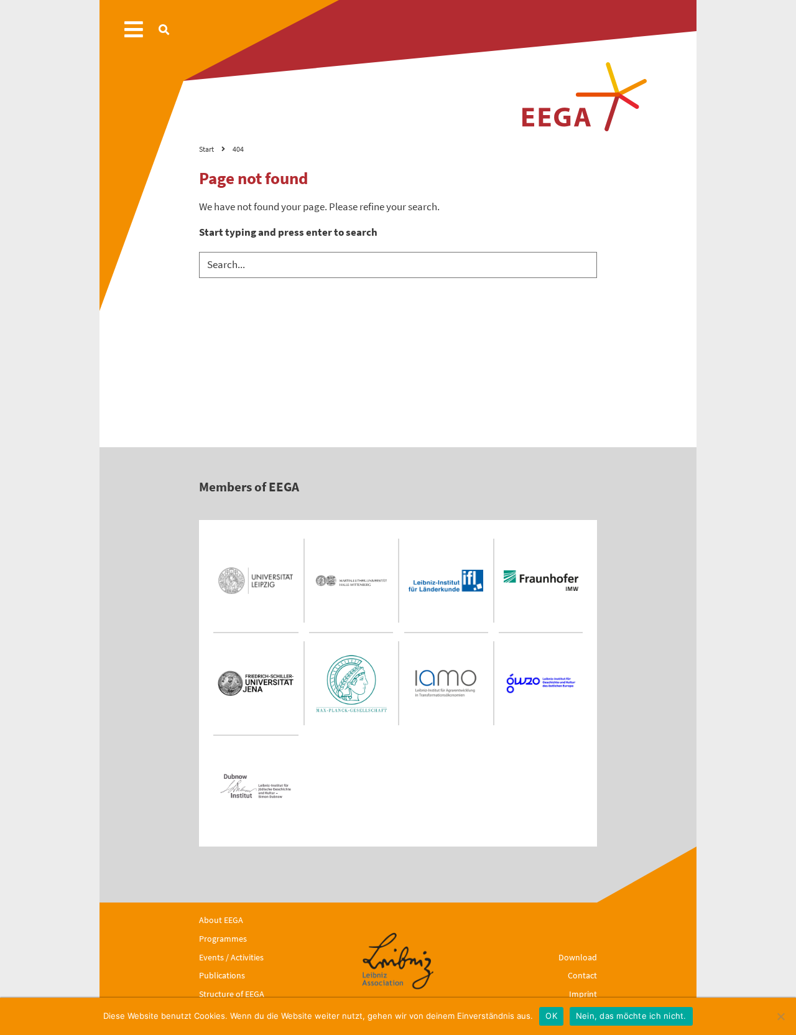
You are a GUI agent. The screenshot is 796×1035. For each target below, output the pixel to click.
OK (551, 1016)
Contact (582, 975)
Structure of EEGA (231, 994)
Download (577, 957)
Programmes (223, 938)
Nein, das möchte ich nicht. (631, 1016)
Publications (222, 975)
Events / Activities (231, 957)
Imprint (583, 994)
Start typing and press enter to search (288, 232)
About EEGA (221, 920)
